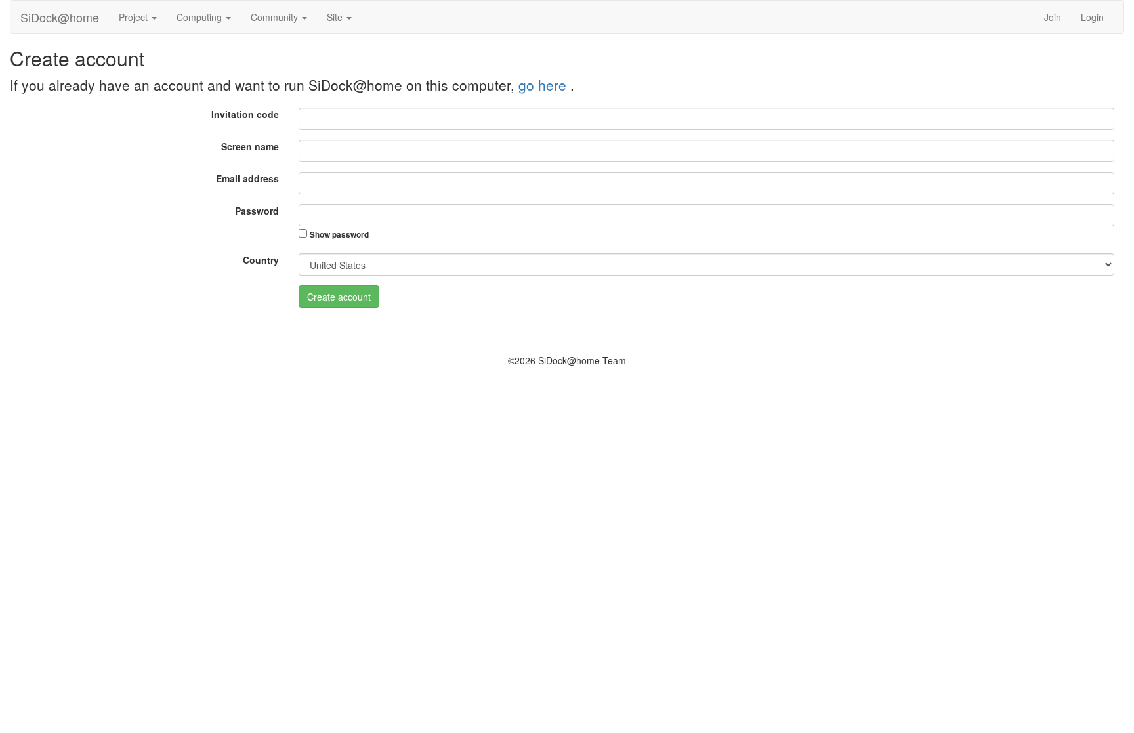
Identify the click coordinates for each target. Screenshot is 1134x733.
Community (276, 17)
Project (134, 17)
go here (544, 84)
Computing (200, 17)
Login (1092, 17)
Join (1052, 17)
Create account (339, 296)
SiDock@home (59, 17)
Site (336, 17)
